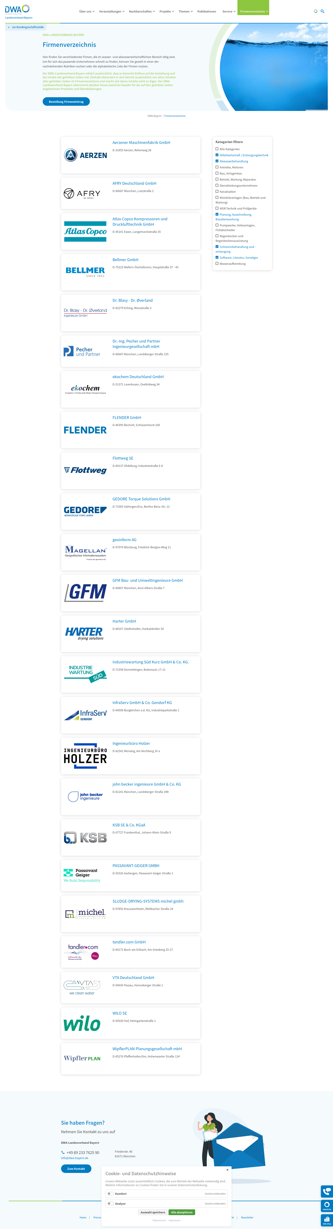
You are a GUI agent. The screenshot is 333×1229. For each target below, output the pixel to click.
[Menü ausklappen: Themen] (192, 11)
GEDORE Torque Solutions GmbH (141, 498)
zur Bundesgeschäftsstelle (28, 27)
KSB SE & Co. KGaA (129, 824)
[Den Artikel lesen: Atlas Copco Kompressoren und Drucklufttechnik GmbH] (85, 249)
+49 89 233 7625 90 (83, 1152)
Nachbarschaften (140, 11)
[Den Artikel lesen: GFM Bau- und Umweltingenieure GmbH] (85, 610)
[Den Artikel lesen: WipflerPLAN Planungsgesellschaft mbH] (82, 1058)
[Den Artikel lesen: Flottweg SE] (85, 488)
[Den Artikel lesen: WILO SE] (82, 1023)
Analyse (120, 1203)
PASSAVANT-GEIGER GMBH (136, 865)
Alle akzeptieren (182, 1212)
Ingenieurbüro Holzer (131, 743)
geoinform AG (124, 539)
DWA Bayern (154, 116)
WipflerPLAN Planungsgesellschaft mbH (147, 1048)
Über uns (85, 11)
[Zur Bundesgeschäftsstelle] (315, 12)
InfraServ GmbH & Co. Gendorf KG (142, 702)
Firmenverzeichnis (252, 11)
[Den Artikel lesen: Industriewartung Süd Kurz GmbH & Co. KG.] (85, 691)
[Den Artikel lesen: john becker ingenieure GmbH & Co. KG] (85, 814)
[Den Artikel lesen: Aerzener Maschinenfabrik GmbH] (85, 172)
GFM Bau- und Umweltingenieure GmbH (148, 580)
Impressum (174, 1220)
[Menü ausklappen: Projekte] (173, 11)
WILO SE (120, 1013)
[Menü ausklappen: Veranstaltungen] (123, 11)
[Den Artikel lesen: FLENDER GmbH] (85, 447)
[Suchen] (322, 12)
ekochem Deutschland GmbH (138, 376)
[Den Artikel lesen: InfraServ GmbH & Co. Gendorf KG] (85, 732)
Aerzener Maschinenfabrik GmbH (141, 142)
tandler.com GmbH (129, 941)
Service (227, 11)
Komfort (121, 1193)
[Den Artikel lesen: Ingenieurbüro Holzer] (85, 773)
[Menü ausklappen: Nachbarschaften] (154, 11)
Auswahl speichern (153, 1212)
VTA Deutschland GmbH (133, 977)
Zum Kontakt (76, 1168)
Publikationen (206, 11)
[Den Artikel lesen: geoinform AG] (85, 569)
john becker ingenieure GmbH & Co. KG (147, 784)
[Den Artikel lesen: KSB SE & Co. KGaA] (85, 854)
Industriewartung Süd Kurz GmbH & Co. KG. (151, 661)
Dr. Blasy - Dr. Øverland (133, 300)
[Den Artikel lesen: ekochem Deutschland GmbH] (85, 406)
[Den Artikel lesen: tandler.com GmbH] (82, 952)
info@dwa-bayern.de (74, 1158)
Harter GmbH (124, 621)
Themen (184, 11)
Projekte (165, 11)
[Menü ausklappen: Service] (235, 11)
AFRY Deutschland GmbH (134, 183)
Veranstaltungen (110, 11)
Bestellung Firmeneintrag (66, 101)
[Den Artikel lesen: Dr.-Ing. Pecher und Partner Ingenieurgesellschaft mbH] (82, 351)
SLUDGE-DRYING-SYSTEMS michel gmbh (148, 901)
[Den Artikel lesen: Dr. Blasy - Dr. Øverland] (85, 330)
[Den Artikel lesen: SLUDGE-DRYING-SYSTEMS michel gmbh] (85, 931)
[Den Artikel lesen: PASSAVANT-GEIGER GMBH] (82, 875)
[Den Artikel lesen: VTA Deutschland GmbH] (82, 987)
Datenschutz (159, 1220)
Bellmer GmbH (125, 259)
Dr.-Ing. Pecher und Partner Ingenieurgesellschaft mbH (136, 343)
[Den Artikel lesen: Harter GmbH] (85, 651)
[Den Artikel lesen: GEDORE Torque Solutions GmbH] (85, 529)
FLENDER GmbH (127, 417)
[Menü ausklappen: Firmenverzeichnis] (267, 11)
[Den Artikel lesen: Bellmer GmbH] (85, 289)
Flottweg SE (123, 458)
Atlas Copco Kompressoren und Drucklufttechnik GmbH (140, 221)
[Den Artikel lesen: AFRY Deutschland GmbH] (82, 193)
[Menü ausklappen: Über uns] (94, 11)
